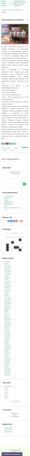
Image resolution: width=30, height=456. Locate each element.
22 (15, 247)
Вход (18, 173)
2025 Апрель (7, 374)
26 (7, 249)
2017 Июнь (6, 263)
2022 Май (6, 341)
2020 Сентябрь (7, 319)
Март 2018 (15, 233)
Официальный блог (8, 427)
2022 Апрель (7, 339)
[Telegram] (15, 144)
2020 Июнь (6, 313)
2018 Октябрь (7, 281)
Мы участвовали (7, 148)
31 (20, 249)
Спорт (5, 209)
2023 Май (6, 355)
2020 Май (6, 311)
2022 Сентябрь (7, 345)
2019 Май (6, 293)
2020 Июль (6, 315)
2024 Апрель (7, 364)
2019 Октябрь (7, 299)
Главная (3, 10)
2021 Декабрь (7, 337)
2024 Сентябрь (7, 368)
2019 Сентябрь (7, 297)
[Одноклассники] (5, 144)
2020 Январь (7, 305)
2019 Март (6, 291)
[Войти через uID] (8, 221)
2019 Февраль (7, 289)
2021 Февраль (7, 325)
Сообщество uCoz (8, 429)
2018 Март (6, 275)
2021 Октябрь (7, 333)
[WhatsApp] (11, 144)
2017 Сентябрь (7, 265)
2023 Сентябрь (7, 359)
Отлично (6, 388)
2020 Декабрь (7, 323)
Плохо (5, 395)
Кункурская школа (4, 3)
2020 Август (7, 317)
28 (12, 10)
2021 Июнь (6, 331)
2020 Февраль (7, 307)
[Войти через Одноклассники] (21, 221)
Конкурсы (6, 200)
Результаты (12, 400)
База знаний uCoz (8, 431)
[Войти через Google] (19, 221)
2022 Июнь (6, 343)
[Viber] (9, 144)
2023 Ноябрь (7, 362)
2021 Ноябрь (7, 335)
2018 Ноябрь (7, 283)
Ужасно (6, 397)
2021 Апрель (7, 329)
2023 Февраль (7, 349)
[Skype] (13, 144)
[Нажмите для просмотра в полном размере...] (15, 25)
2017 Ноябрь (7, 269)
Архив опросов (17, 400)
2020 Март (6, 309)
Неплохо (6, 393)
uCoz (15, 451)
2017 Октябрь (7, 267)
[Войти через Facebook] (14, 221)
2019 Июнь (6, 295)
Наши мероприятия (8, 204)
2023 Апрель (7, 353)
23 (17, 247)
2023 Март (6, 351)
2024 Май (6, 366)
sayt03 (4, 150)
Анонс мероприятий (9, 196)
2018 (7, 10)
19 (7, 247)
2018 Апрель (7, 277)
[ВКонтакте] (2, 144)
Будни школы (7, 198)
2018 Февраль (7, 273)
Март (10, 10)
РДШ (5, 206)
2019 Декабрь (7, 303)
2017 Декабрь (7, 271)
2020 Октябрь (7, 321)
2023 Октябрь (7, 361)
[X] (7, 144)
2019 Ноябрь (7, 301)
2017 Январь (7, 261)
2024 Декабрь (7, 372)
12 (7, 244)
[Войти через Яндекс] (16, 221)
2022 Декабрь (7, 347)
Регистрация (14, 173)
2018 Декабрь (7, 285)
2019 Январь (7, 287)
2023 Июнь (6, 357)
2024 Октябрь (7, 370)
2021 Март (6, 327)
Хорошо (6, 390)
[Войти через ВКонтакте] (11, 221)
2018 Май (6, 279)
